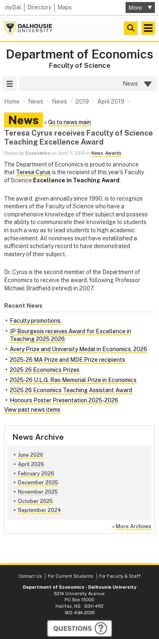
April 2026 (31, 464)
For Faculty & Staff (120, 576)
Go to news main (69, 122)
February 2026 (36, 474)
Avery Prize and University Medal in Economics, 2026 (78, 349)
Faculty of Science (79, 65)
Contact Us (30, 576)
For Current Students (70, 576)
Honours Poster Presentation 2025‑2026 (64, 400)
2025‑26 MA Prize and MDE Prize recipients (67, 359)
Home (12, 101)
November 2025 (38, 492)
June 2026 (30, 455)
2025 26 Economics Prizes (45, 370)
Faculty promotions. (36, 320)
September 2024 (39, 510)
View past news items (32, 409)
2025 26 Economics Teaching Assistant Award (71, 390)
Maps (64, 7)
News (97, 153)
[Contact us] (79, 628)
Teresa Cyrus (33, 172)
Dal (13, 7)
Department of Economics (79, 54)
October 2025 (35, 501)
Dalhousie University (28, 28)
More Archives (133, 526)
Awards (113, 153)
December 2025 (38, 482)
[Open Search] (130, 28)
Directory (39, 7)
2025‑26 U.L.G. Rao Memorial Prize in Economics (73, 380)
